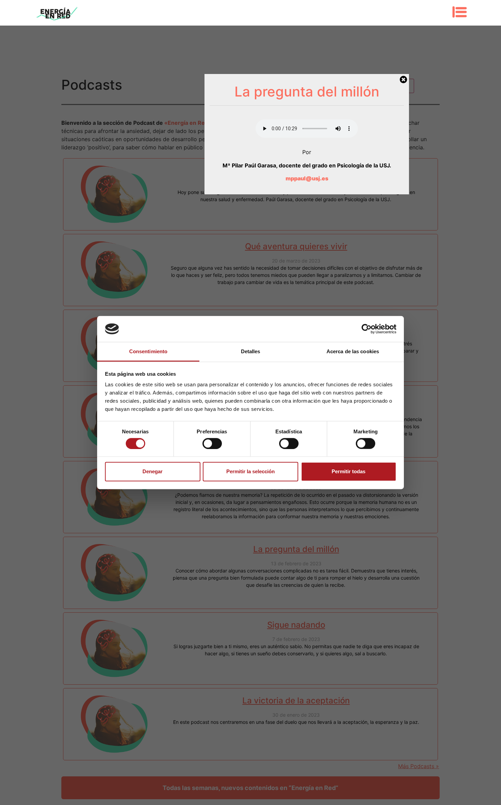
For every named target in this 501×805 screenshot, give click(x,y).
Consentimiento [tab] (148, 351)
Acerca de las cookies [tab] (353, 351)
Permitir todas (348, 471)
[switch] (212, 443)
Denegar (152, 471)
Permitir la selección (250, 471)
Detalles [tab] (250, 351)
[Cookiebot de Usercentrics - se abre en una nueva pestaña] (366, 329)
